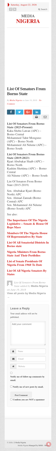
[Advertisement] (28, 58)
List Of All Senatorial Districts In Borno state (28, 244)
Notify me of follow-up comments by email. (27, 378)
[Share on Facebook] (11, 112)
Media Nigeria (16, 100)
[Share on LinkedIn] (37, 112)
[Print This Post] (36, 117)
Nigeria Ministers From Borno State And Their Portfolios (26, 253)
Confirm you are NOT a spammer (28, 399)
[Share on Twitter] (20, 112)
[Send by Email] (44, 117)
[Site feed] (15, 9)
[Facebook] (11, 9)
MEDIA (28, 15)
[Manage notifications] (48, 444)
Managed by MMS (36, 445)
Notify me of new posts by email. (28, 386)
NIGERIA (28, 20)
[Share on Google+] (28, 112)
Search (43, 9)
